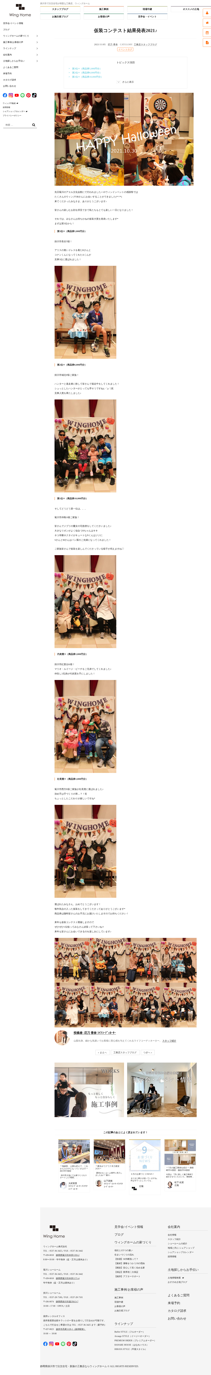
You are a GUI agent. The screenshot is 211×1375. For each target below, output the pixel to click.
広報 (141, 1186)
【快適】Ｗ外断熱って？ (126, 1259)
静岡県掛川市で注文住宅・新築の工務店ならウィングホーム (73, 1366)
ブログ (6, 30)
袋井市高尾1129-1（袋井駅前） (71, 1329)
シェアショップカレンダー (14, 111)
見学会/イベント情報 (13, 23)
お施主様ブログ (60, 16)
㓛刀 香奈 (113, 44)
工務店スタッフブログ (145, 44)
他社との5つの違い (123, 1250)
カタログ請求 (9, 80)
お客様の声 (104, 16)
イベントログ (125, 49)
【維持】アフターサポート (127, 1276)
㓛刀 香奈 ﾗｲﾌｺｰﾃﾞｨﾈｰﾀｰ (95, 1032)
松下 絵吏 (179, 1182)
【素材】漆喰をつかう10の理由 (129, 1263)
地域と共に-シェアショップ (181, 1248)
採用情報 (6, 107)
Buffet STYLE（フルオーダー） (129, 1332)
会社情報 (172, 1235)
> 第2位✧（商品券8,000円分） (85, 72)
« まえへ (102, 1052)
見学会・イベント (147, 16)
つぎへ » (147, 1052)
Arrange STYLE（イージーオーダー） (132, 1336)
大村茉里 (72, 1183)
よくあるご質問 (10, 67)
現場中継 (147, 9)
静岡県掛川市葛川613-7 (67, 1301)
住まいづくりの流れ (124, 1255)
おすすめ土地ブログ (177, 1282)
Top (202, 1366)
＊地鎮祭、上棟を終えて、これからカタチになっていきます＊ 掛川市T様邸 (74, 1168)
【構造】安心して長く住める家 (129, 1268)
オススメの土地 (191, 9)
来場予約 (7, 73)
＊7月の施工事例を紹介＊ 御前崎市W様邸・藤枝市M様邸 (180, 1169)
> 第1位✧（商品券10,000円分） (86, 77)
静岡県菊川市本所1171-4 (67, 1278)
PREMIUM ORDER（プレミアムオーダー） (135, 1340)
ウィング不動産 (9, 103)
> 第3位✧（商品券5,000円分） (85, 68)
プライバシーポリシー (12, 115)
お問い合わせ (9, 86)
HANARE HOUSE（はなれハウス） (131, 1345)
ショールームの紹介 (177, 1243)
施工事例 (103, 9)
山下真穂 (108, 1181)
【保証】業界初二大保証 (126, 1272)
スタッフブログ (60, 9)
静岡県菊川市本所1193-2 (67, 1255)
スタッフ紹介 (169, 1040)
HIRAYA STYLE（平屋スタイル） (130, 1349)
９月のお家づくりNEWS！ (142, 1174)
